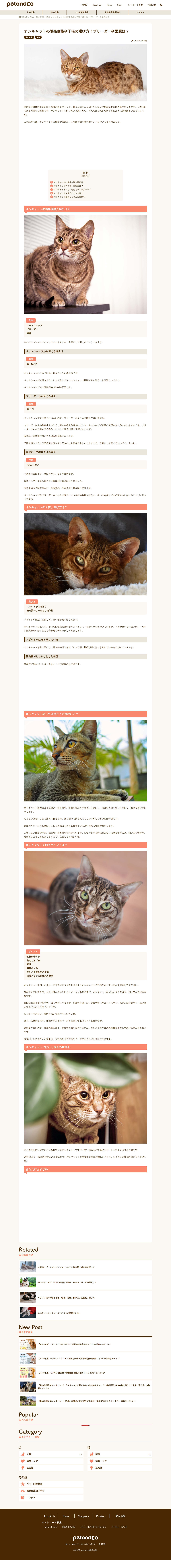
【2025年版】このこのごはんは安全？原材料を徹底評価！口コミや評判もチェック (74, 1344)
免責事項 (102, 1544)
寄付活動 (152, 5)
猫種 (48, 17)
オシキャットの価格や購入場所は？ (68, 182)
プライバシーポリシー (89, 1544)
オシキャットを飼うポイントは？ (67, 193)
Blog (119, 5)
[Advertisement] (85, 145)
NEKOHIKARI (119, 1527)
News (109, 5)
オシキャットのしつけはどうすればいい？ (71, 189)
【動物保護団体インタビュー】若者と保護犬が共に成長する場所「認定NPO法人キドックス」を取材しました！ (87, 1401)
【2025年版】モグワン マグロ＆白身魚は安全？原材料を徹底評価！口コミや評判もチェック (78, 1358)
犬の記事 (31, 12)
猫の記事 (55, 12)
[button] (51, 1454)
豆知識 (30, 1468)
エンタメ (140, 12)
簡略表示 (85, 176)
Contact (101, 1516)
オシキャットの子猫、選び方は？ (67, 186)
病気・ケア (32, 1461)
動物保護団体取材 (112, 12)
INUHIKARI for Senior (93, 1527)
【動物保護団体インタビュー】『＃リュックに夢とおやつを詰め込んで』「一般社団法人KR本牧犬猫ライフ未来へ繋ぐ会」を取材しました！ (94, 1386)
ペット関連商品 (81, 12)
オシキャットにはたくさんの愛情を (68, 197)
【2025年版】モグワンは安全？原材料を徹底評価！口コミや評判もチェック (71, 1373)
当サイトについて (72, 1544)
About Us (97, 5)
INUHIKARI (68, 1527)
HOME (84, 5)
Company (83, 1516)
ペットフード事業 (135, 5)
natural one (50, 1527)
